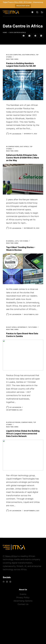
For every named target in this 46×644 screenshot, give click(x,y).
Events (23, 594)
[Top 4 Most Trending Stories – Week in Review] (23, 269)
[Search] (37, 12)
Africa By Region (14, 422)
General (11, 241)
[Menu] (42, 12)
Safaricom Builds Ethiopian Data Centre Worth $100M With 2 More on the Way (22, 158)
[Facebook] (23, 36)
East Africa (24, 146)
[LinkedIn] (41, 36)
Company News (13, 146)
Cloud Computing (14, 54)
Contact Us (23, 604)
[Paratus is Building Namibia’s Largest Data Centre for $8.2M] (23, 84)
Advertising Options (23, 601)
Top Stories (23, 241)
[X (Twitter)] (29, 36)
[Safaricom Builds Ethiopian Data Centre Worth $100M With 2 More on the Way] (23, 179)
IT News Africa (10, 556)
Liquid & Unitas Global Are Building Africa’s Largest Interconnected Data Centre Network (23, 433)
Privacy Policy (22, 597)
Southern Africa (28, 54)
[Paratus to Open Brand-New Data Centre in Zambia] (23, 355)
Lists (17, 241)
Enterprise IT (22, 327)
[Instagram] (10, 582)
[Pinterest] (35, 36)
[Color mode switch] (32, 12)
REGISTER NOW (23, 6)
